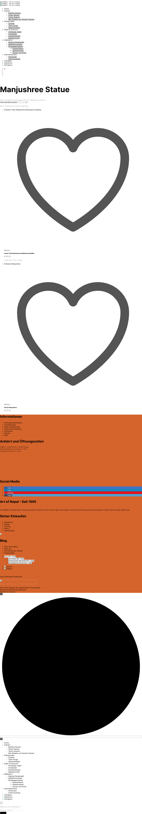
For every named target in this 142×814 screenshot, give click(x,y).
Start (2, 100)
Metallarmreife (14, 38)
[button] (4, 69)
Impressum (8, 431)
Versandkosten (10, 425)
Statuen (7, 11)
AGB (5, 435)
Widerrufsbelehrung (12, 427)
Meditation (8, 40)
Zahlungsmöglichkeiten (13, 423)
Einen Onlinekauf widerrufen (11, 577)
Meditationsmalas (15, 44)
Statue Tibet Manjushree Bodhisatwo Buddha (19, 253)
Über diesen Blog (11, 547)
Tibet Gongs (13, 25)
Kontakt (7, 433)
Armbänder (12, 34)
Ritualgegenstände (15, 46)
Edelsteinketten (14, 36)
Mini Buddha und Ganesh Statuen (21, 19)
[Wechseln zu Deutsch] (8, 567)
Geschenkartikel (10, 55)
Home (6, 9)
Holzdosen (12, 57)
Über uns (7, 549)
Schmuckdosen (14, 59)
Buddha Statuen (14, 13)
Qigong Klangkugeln (16, 42)
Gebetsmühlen (18, 50)
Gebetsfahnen (17, 48)
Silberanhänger (14, 27)
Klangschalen (9, 21)
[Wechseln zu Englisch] (8, 65)
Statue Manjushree (10, 407)
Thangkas (8, 61)
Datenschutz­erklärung (12, 429)
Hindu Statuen (13, 15)
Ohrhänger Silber (15, 32)
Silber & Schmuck (11, 30)
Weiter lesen (126, 510)
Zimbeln (11, 23)
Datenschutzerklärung (8, 590)
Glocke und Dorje (19, 52)
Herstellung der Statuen (13, 551)
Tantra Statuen (14, 17)
